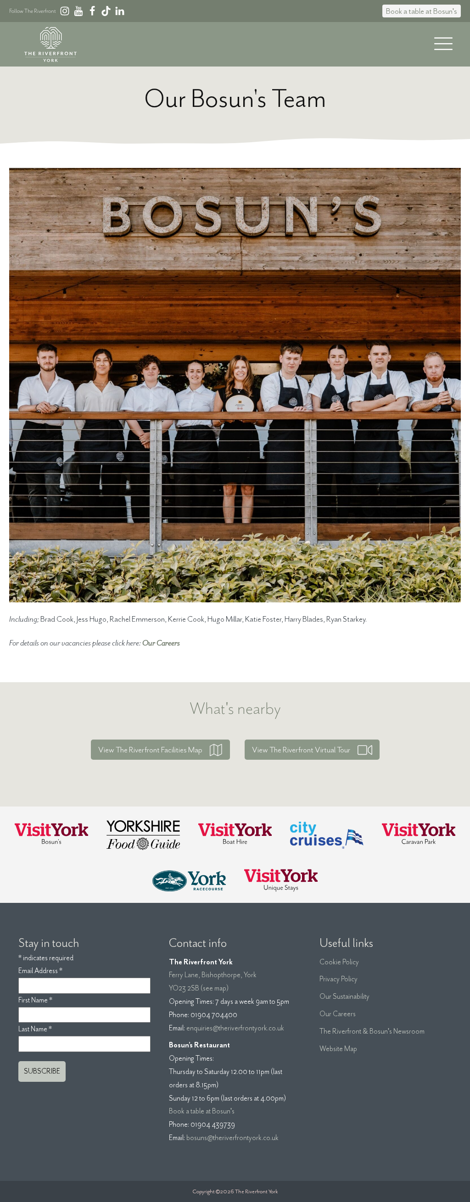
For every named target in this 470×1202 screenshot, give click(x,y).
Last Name (35, 1029)
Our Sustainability (344, 996)
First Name (35, 1000)
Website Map (338, 1048)
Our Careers (337, 1013)
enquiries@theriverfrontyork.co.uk (235, 1028)
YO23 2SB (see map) (199, 988)
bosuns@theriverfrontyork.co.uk (232, 1137)
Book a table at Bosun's (421, 11)
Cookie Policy (339, 962)
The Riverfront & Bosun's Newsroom (372, 1031)
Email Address (40, 970)
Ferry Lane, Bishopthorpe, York (213, 974)
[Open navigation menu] (443, 44)
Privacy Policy (338, 979)
